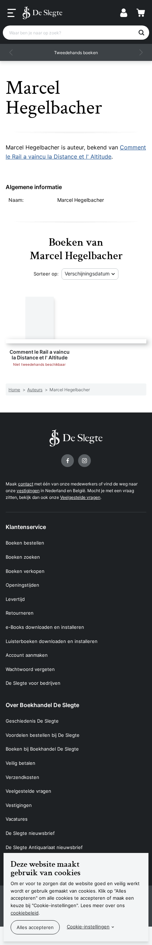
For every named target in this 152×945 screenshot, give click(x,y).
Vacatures (17, 819)
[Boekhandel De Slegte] (42, 12)
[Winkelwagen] (140, 12)
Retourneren (20, 613)
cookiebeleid (25, 913)
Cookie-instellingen (88, 926)
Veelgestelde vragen (80, 497)
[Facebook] (67, 460)
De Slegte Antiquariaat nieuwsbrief (44, 847)
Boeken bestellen (25, 543)
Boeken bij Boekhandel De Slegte (42, 749)
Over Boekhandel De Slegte (42, 704)
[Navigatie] (12, 13)
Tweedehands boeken (76, 52)
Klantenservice (26, 526)
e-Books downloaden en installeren (45, 627)
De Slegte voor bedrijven (33, 683)
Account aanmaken (27, 655)
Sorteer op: (46, 274)
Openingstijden (22, 585)
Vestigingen (19, 805)
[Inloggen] (123, 12)
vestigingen (28, 490)
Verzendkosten (22, 777)
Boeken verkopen (25, 571)
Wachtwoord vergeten (30, 669)
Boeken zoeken (23, 557)
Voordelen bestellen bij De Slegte (43, 735)
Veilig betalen (20, 763)
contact (25, 483)
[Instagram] (84, 460)
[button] (11, 52)
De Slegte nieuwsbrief (30, 833)
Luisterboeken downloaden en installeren (52, 641)
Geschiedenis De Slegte (32, 721)
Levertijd (15, 599)
